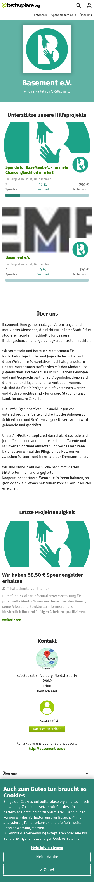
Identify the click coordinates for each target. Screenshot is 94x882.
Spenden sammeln (63, 15)
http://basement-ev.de (47, 749)
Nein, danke (47, 856)
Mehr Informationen (47, 847)
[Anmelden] (89, 5)
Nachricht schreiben (47, 729)
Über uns (86, 15)
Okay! (49, 869)
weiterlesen (11, 620)
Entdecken (41, 15)
